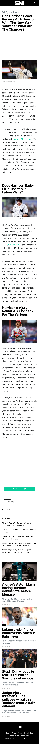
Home (8, 733)
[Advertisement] (19, 46)
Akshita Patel (6, 510)
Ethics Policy (28, 733)
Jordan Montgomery (23, 139)
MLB (4, 12)
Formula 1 (6, 579)
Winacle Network (29, 739)
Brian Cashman (15, 245)
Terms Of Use (14, 735)
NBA (4, 625)
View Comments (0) (19, 489)
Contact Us (25, 735)
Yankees (14, 12)
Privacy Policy (17, 733)
